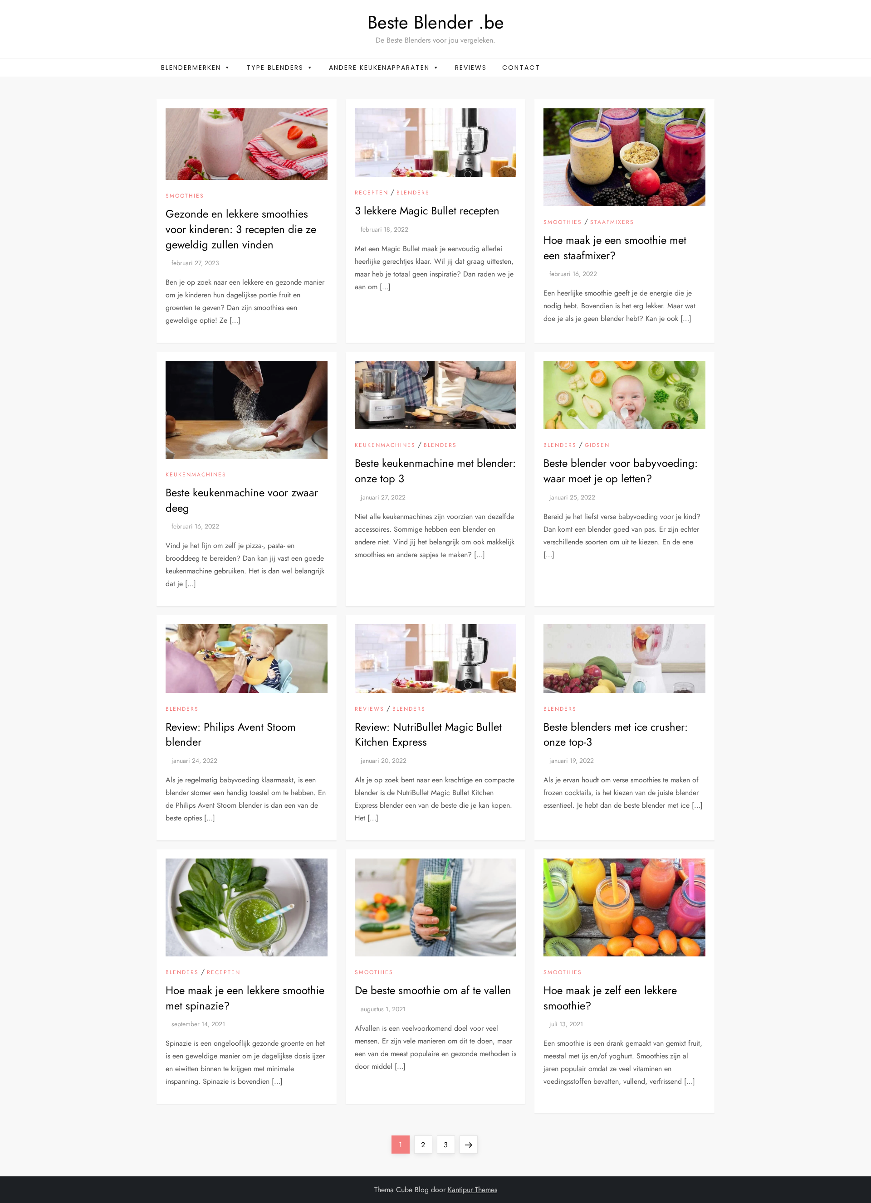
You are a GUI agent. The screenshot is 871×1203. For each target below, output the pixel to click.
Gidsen (597, 445)
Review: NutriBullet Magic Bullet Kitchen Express (428, 734)
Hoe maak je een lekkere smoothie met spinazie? (245, 998)
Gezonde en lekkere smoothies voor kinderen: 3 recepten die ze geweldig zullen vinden (241, 229)
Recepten (371, 193)
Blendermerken (191, 67)
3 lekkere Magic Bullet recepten (427, 210)
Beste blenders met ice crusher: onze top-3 (615, 734)
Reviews (471, 67)
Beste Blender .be (435, 22)
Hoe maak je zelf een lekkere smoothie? (610, 998)
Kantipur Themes (472, 1189)
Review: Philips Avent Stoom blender (231, 734)
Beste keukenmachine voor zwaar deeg (242, 500)
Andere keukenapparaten (379, 67)
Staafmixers (612, 222)
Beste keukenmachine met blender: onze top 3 (435, 470)
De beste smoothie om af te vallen (433, 990)
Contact (521, 67)
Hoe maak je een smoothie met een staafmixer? (614, 247)
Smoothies (185, 196)
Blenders (413, 193)
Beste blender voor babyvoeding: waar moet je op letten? (620, 470)
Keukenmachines (196, 475)
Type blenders (274, 67)
